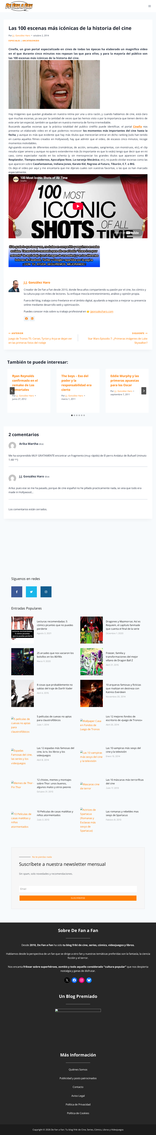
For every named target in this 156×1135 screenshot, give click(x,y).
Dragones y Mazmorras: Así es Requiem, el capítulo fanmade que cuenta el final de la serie (123, 625)
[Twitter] (31, 591)
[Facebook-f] (16, 591)
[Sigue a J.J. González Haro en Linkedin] (32, 318)
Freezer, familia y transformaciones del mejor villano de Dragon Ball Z (122, 656)
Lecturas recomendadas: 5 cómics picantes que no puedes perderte (55, 625)
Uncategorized (30, 40)
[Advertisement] (78, 546)
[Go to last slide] (12, 390)
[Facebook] (74, 980)
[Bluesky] (89, 980)
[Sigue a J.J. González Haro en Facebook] (26, 318)
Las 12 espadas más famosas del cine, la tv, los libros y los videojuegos (55, 751)
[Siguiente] (143, 390)
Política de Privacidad (78, 1104)
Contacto (78, 1087)
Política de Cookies (78, 1113)
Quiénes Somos (78, 1069)
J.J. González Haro (21, 35)
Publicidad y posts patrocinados (78, 1078)
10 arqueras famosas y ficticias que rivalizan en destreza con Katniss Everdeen (123, 688)
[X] (67, 980)
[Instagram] (46, 591)
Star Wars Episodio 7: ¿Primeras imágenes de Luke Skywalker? (117, 338)
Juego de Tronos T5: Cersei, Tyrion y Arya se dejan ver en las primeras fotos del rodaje (40, 338)
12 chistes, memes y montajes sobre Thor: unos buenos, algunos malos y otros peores (54, 783)
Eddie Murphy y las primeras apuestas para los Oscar (124, 380)
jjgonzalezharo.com (101, 311)
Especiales (14, 40)
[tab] (72, 415)
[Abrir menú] (149, 6)
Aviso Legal (78, 1095)
